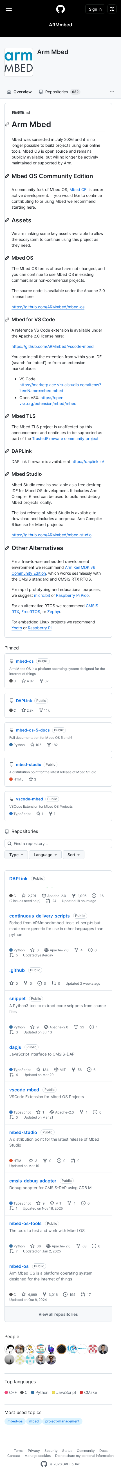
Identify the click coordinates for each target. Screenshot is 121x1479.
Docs (103, 1450)
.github (17, 970)
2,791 (31, 896)
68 (84, 1246)
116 (100, 896)
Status (67, 1450)
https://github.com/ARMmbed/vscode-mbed (53, 346)
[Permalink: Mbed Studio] (8, 474)
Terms (18, 1450)
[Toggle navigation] (9, 8)
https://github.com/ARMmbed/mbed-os (48, 306)
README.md (21, 113)
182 (54, 745)
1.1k (46, 710)
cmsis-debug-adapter (32, 1181)
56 (79, 1070)
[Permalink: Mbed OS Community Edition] (8, 176)
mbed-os (19, 1266)
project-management (62, 1421)
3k (46, 681)
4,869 (32, 1294)
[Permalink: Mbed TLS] (8, 416)
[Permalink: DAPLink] (8, 451)
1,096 (81, 896)
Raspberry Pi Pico (72, 595)
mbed (34, 1421)
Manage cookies (37, 1456)
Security (51, 1450)
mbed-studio (23, 1132)
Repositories (62, 91)
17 (88, 1294)
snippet (17, 998)
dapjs (15, 1047)
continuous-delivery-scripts (39, 916)
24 (54, 901)
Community (86, 1450)
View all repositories (58, 1314)
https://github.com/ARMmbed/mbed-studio (51, 534)
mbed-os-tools (25, 1223)
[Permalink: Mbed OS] (8, 258)
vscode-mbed (24, 1090)
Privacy (34, 1450)
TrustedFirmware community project (65, 438)
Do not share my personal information (84, 1456)
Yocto (17, 627)
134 (45, 1070)
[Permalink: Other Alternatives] (8, 548)
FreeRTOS (30, 611)
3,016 (53, 1294)
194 (72, 1294)
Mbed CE (78, 189)
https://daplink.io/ (87, 461)
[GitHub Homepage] (44, 1464)
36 (38, 1246)
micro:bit (42, 595)
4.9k (30, 681)
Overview (23, 91)
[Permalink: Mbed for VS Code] (8, 319)
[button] (111, 92)
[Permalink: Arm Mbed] (8, 124)
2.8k (29, 710)
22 (81, 1027)
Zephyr (53, 611)
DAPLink (18, 878)
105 (38, 745)
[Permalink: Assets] (8, 220)
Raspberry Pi (39, 627)
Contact (13, 1456)
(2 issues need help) (25, 901)
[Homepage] (60, 8)
